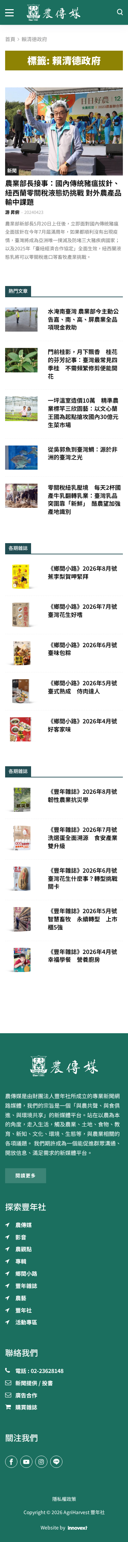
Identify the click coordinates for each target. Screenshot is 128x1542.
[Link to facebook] (11, 1462)
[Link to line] (56, 1462)
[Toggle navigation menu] (10, 12)
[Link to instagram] (41, 1462)
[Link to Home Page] (64, 12)
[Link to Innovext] (77, 1528)
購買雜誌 (26, 1407)
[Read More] (64, 131)
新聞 (12, 170)
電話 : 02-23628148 (39, 1371)
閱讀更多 (25, 1176)
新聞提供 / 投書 (34, 1383)
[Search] (120, 12)
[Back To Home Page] (64, 1066)
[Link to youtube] (26, 1462)
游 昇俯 (12, 212)
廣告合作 (26, 1396)
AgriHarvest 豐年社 (84, 1512)
